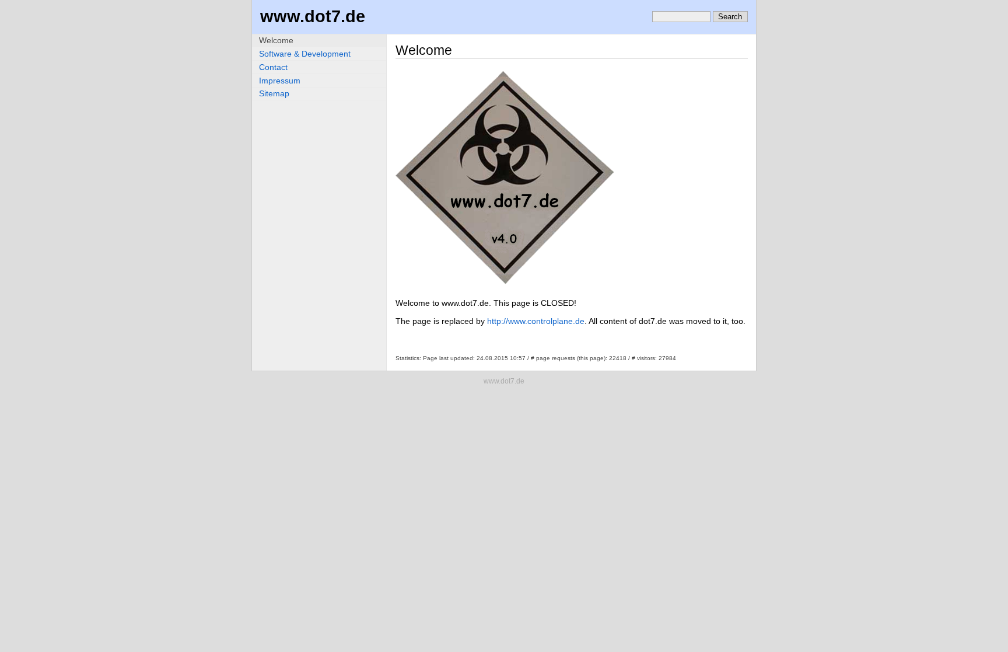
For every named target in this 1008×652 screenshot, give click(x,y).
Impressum (279, 80)
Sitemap (274, 93)
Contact (273, 67)
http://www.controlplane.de (535, 321)
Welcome (276, 40)
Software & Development (305, 53)
